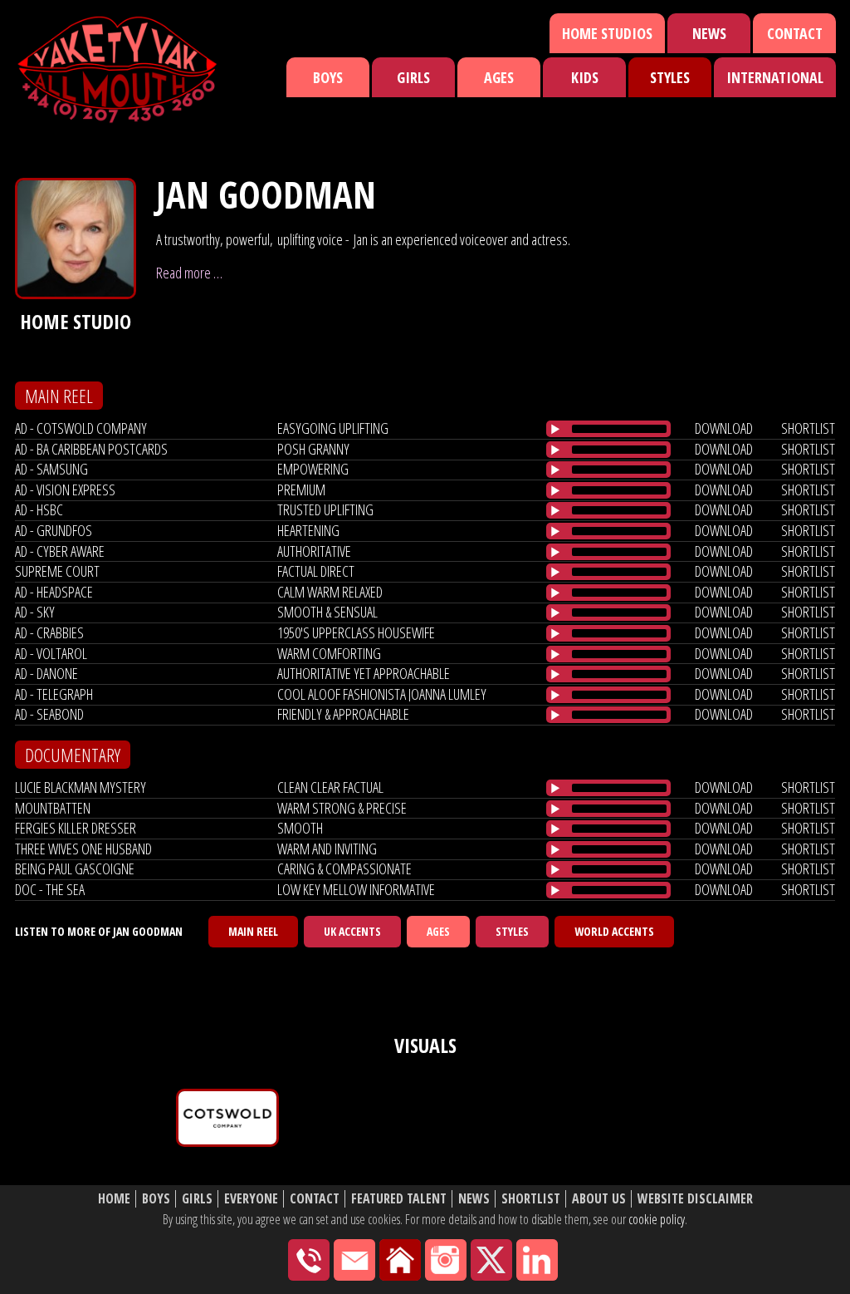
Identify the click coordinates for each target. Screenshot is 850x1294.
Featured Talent (399, 1199)
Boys (328, 77)
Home (114, 1199)
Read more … (189, 273)
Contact (795, 33)
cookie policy (656, 1219)
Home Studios (607, 33)
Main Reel (253, 931)
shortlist (808, 428)
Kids (584, 77)
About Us (599, 1199)
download (724, 428)
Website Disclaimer (695, 1199)
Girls (413, 77)
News (709, 33)
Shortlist (530, 1199)
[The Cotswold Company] (227, 1118)
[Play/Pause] (555, 428)
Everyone (251, 1199)
